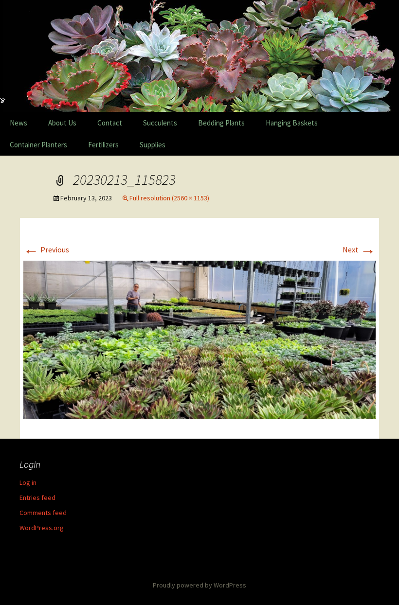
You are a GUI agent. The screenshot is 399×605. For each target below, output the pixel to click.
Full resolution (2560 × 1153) (169, 198)
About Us (62, 122)
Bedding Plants (221, 122)
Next (359, 249)
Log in (27, 482)
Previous (46, 249)
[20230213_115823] (199, 339)
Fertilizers (103, 144)
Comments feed (43, 512)
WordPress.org (41, 527)
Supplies (152, 144)
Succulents (160, 122)
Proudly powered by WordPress (199, 585)
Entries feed (37, 497)
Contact (109, 122)
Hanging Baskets (292, 122)
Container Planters (38, 144)
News (18, 122)
